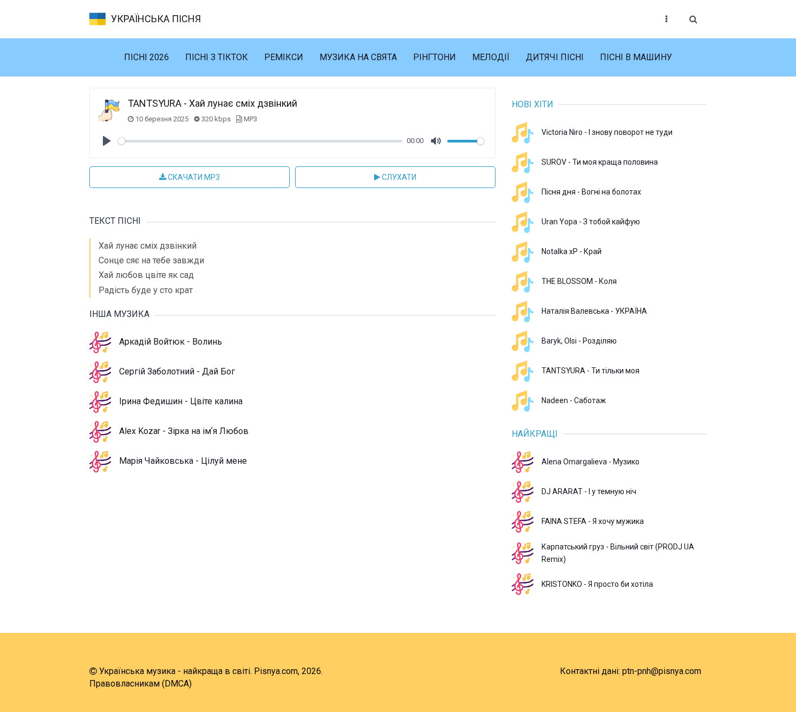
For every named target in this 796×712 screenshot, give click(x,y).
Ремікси (283, 57)
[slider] (260, 141)
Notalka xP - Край (571, 251)
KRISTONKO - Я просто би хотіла (597, 584)
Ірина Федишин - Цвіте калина (181, 401)
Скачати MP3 (193, 177)
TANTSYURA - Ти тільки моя (590, 370)
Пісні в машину (636, 57)
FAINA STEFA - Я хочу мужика (592, 521)
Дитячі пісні (555, 57)
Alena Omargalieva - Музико (590, 461)
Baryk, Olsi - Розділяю (579, 340)
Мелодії (491, 57)
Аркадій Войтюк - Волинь (170, 341)
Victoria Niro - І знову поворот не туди (607, 132)
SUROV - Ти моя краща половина (599, 162)
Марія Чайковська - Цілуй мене (183, 461)
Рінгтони (434, 57)
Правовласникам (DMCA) (140, 683)
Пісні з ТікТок (216, 57)
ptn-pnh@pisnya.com (661, 671)
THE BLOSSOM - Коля (579, 281)
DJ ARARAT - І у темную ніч (588, 491)
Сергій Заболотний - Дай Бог (177, 371)
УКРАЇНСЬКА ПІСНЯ (156, 18)
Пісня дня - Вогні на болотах (591, 191)
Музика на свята (358, 57)
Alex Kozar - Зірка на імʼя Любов (184, 431)
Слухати (398, 177)
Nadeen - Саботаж (573, 400)
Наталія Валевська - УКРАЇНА (594, 311)
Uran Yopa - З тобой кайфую (590, 221)
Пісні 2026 (146, 57)
